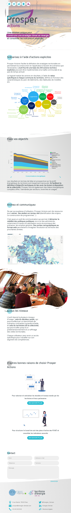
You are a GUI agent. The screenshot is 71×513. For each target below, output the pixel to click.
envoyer (54, 481)
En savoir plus (35, 403)
